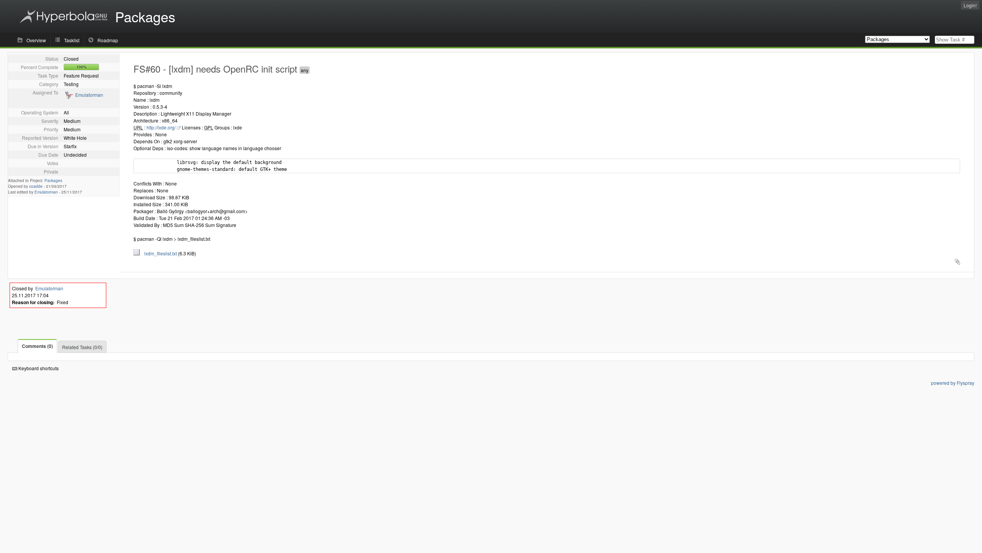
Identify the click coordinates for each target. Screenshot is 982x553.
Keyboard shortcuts (38, 368)
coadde (36, 186)
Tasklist (71, 40)
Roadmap (107, 40)
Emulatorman (89, 94)
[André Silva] (68, 97)
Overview (36, 40)
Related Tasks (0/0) (82, 347)
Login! (970, 5)
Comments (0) (37, 346)
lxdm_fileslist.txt (159, 253)
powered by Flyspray (952, 382)
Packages (53, 180)
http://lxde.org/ (161, 127)
